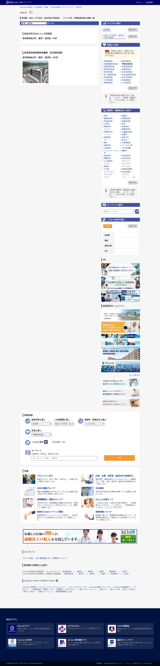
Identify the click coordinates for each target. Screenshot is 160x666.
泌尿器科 (107, 137)
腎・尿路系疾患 (110, 75)
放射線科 (107, 145)
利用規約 (99, 663)
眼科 (105, 143)
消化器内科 (108, 121)
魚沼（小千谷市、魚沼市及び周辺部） (114, 36)
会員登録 (149, 2)
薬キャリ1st (115, 589)
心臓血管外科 (127, 132)
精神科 (124, 116)
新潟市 (79, 571)
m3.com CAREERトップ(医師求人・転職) (34, 7)
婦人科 (124, 140)
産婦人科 (125, 137)
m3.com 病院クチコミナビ (100, 587)
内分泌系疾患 (127, 72)
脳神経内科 (108, 118)
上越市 (101, 571)
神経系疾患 (108, 61)
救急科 (106, 166)
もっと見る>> (134, 375)
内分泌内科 (126, 158)
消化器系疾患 (127, 66)
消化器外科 (126, 156)
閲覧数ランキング (60, 558)
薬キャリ (103, 589)
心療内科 (107, 148)
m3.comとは (147, 663)
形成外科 (125, 126)
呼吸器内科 (126, 118)
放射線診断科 (127, 169)
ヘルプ (128, 663)
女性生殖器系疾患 (129, 75)
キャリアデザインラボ (78, 587)
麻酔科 (124, 151)
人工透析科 (108, 161)
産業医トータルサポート (66, 589)
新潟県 (107, 30)
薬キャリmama (129, 589)
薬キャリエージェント (88, 589)
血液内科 (107, 156)
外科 (123, 124)
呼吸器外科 (108, 132)
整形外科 (107, 126)
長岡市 (90, 571)
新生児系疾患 (127, 77)
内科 (105, 116)
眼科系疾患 (126, 61)
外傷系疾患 (126, 80)
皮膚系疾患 (126, 69)
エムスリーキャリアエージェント (53, 587)
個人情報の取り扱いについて (114, 663)
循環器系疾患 (109, 66)
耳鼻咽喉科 (126, 143)
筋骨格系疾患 (109, 69)
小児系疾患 (108, 80)
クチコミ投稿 (27, 558)
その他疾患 (126, 83)
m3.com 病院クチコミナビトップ (62, 7)
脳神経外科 (126, 129)
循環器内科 (126, 121)
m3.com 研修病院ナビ (123, 587)
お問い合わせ (136, 663)
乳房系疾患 (108, 72)
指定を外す (133, 29)
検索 (119, 458)
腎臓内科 (107, 158)
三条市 (124, 571)
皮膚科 (124, 134)
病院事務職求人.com (64, 592)
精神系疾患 (108, 83)
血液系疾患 (108, 77)
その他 (106, 169)
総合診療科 (126, 172)
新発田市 (112, 571)
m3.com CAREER (29, 587)
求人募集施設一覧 (43, 558)
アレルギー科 (127, 145)
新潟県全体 (67, 571)
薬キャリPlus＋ (30, 592)
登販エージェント (46, 592)
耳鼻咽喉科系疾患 (111, 64)
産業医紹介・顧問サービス (43, 589)
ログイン (139, 2)
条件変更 (108, 226)
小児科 (106, 124)
